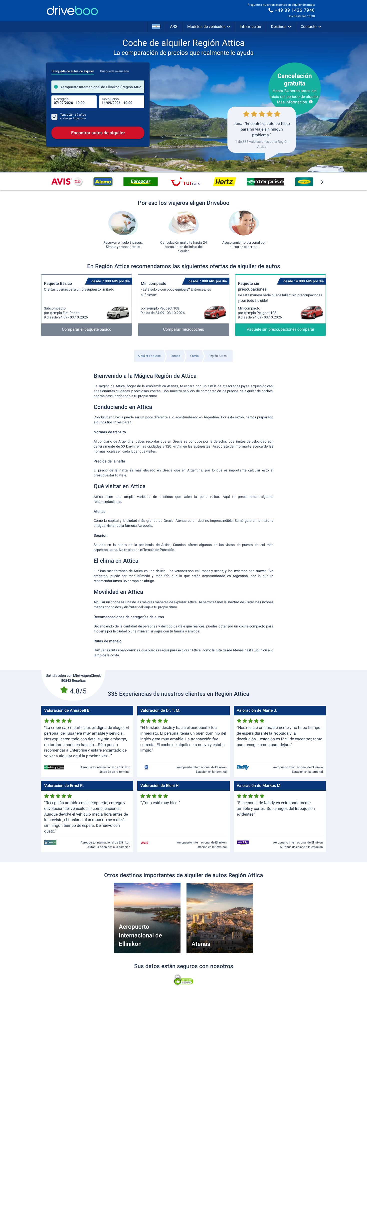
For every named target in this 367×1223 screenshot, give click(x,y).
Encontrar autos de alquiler (98, 132)
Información (250, 26)
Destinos (278, 26)
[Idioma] (156, 26)
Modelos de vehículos (206, 26)
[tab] (73, 70)
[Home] (72, 10)
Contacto (309, 26)
